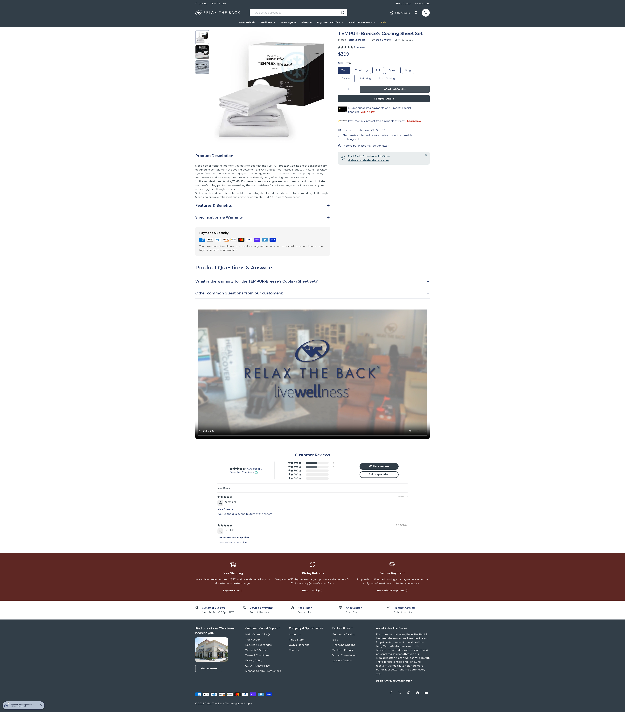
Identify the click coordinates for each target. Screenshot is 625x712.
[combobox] (298, 12)
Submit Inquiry (403, 612)
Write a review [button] (379, 466)
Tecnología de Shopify (238, 703)
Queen (393, 70)
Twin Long (361, 70)
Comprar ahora (384, 98)
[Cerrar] (426, 155)
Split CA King (387, 78)
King (408, 70)
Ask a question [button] (379, 474)
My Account (422, 3)
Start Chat (352, 612)
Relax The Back (214, 703)
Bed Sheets (383, 39)
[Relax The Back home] (218, 12)
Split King (365, 78)
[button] (346, 47)
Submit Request (260, 612)
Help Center (403, 3)
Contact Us (304, 612)
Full (378, 70)
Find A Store (218, 3)
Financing (201, 3)
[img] (224, 496)
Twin (344, 70)
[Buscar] (343, 13)
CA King (346, 78)
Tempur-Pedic (356, 39)
